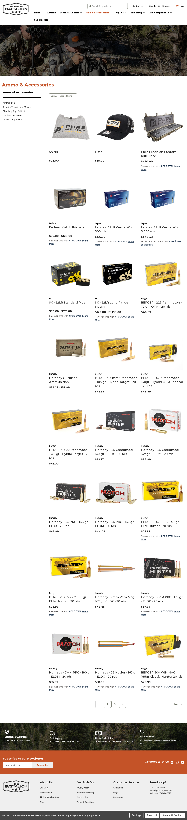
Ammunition (9, 102)
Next (177, 704)
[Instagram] (177, 762)
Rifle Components (159, 12)
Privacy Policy (83, 787)
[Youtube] (182, 762)
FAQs (115, 792)
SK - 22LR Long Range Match (111, 304)
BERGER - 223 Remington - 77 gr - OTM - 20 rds (161, 304)
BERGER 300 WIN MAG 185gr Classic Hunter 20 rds (162, 674)
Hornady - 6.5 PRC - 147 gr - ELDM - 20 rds (115, 524)
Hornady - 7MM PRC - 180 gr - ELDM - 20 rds (70, 674)
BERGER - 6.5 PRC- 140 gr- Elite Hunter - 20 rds (160, 524)
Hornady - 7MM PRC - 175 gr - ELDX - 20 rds (162, 599)
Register (166, 6)
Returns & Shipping (85, 792)
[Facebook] (171, 762)
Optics (120, 12)
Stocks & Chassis (69, 12)
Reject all (152, 815)
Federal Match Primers (66, 227)
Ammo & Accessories (97, 12)
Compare (69, 124)
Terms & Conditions (85, 802)
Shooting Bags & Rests (14, 111)
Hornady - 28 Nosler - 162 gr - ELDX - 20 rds (116, 674)
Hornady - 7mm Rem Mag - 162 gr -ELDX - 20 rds (115, 599)
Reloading (136, 12)
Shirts (53, 152)
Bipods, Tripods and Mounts (17, 106)
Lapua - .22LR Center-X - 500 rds (113, 229)
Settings (136, 815)
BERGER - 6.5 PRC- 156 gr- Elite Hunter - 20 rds (68, 599)
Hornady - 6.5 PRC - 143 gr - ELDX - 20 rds (69, 524)
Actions (51, 12)
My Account (118, 797)
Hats (98, 152)
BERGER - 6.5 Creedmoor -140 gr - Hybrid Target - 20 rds (69, 454)
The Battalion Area (51, 797)
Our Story (44, 787)
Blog (42, 802)
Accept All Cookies (173, 815)
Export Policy (82, 797)
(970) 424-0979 (165, 793)
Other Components (12, 119)
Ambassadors (46, 792)
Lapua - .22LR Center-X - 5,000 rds (159, 229)
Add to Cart (162, 129)
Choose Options (70, 129)
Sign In (152, 6)
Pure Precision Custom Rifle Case (158, 154)
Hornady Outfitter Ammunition (63, 380)
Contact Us (137, 6)
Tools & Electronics (12, 115)
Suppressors (41, 20)
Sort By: (54, 96)
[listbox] (67, 96)
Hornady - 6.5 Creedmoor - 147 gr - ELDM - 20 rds (161, 452)
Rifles (37, 12)
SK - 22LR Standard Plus (67, 302)
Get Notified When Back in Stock (116, 129)
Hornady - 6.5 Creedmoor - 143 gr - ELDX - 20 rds (115, 452)
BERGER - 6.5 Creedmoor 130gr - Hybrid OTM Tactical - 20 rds (162, 382)
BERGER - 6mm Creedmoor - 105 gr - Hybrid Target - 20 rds (116, 382)
